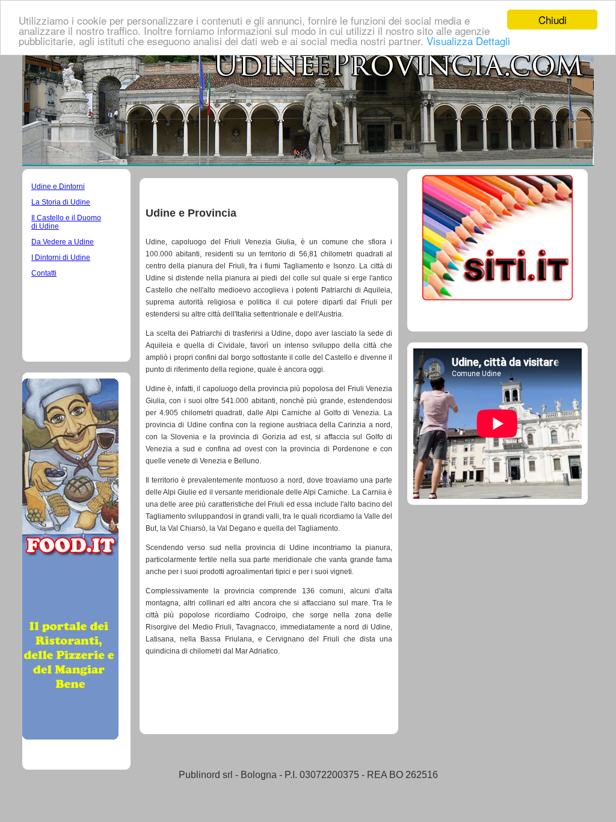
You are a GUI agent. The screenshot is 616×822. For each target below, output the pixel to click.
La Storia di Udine (60, 202)
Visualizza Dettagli (468, 40)
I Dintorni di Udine (60, 257)
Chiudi (552, 19)
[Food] (70, 736)
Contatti (44, 273)
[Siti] (497, 297)
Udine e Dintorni (58, 186)
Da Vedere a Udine (62, 242)
